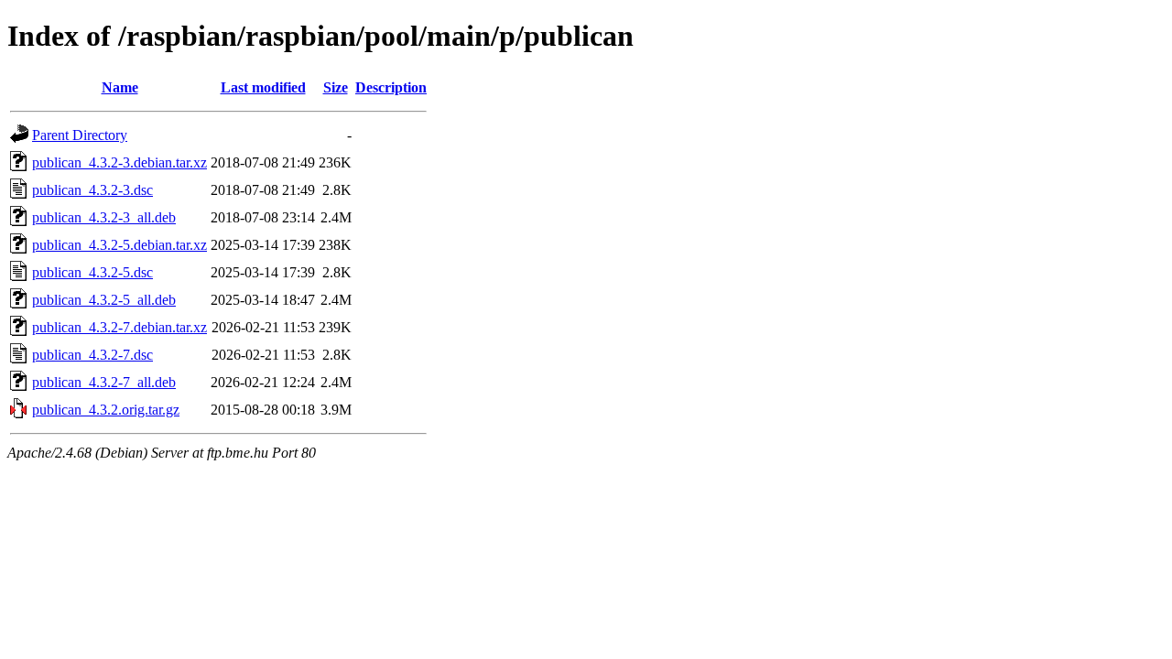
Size (335, 87)
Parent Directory (79, 135)
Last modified (263, 87)
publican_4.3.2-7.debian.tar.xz (119, 327)
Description (391, 87)
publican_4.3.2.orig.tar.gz (105, 409)
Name (120, 87)
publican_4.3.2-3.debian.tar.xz (119, 162)
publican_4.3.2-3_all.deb (104, 217)
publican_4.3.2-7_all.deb (104, 382)
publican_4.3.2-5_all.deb (104, 300)
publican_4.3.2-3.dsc (92, 190)
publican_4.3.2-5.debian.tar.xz (119, 245)
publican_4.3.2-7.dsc (92, 354)
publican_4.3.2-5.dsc (92, 272)
